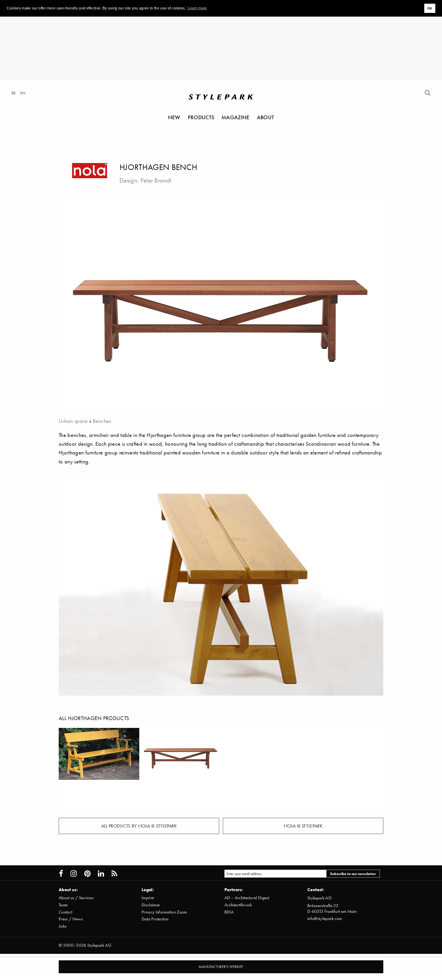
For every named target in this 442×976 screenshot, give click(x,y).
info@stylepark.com (324, 918)
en (22, 93)
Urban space (73, 421)
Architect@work (238, 905)
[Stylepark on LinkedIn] (101, 873)
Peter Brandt (156, 180)
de (14, 93)
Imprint (148, 897)
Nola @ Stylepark (303, 826)
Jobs (63, 926)
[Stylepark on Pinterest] (87, 873)
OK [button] (429, 8)
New (174, 117)
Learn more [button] (197, 8)
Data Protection (155, 919)
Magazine (235, 117)
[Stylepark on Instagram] (73, 873)
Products (201, 117)
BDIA (229, 912)
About (265, 117)
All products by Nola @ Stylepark (139, 826)
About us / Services (76, 897)
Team (63, 905)
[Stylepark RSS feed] (114, 873)
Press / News (71, 919)
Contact (65, 912)
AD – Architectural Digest (246, 897)
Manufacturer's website (221, 966)
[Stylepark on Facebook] (61, 873)
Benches (102, 421)
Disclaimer (151, 905)
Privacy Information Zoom (164, 912)
